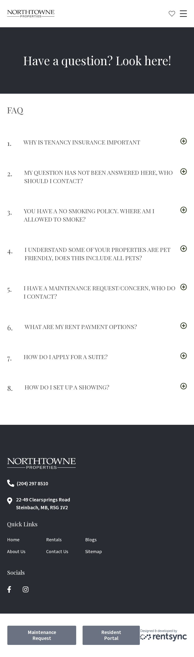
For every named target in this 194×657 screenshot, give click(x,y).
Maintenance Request (42, 635)
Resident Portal (111, 635)
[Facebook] (9, 590)
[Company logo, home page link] (30, 14)
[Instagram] (26, 590)
